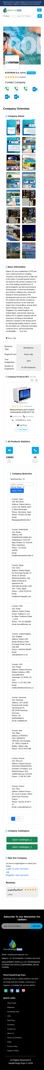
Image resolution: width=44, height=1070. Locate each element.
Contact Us (11, 1029)
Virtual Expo (11, 1003)
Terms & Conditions (14, 1038)
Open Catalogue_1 (22, 839)
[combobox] (22, 484)
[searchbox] (22, 484)
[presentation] (32, 380)
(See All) (33, 377)
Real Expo (11, 1020)
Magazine (11, 1007)
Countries (10, 1024)
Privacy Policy (12, 1046)
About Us (10, 1033)
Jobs (9, 1016)
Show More (23, 331)
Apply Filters (17, 491)
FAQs (9, 1042)
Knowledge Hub (13, 1012)
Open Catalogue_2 (22, 847)
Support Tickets (13, 1051)
